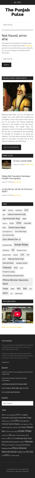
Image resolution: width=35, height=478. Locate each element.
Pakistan (7, 267)
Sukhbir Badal (18, 293)
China (24, 219)
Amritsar (10, 210)
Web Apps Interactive (22, 471)
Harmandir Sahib (7, 245)
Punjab (5, 289)
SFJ (31, 289)
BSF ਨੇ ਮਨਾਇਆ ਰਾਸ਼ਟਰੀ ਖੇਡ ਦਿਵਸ (11, 392)
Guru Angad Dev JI (7, 231)
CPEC (18, 223)
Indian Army (6, 250)
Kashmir (15, 255)
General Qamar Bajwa (16, 227)
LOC (4, 259)
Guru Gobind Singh (20, 231)
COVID (12, 223)
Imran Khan (21, 244)
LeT (28, 255)
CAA (4, 214)
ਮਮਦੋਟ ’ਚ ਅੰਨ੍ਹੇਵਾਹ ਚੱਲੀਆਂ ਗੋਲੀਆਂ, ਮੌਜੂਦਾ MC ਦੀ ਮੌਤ (15, 388)
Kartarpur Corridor (21, 250)
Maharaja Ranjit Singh (16, 259)
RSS (18, 289)
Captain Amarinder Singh (17, 214)
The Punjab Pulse (17, 12)
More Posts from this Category (12, 327)
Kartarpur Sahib (7, 255)
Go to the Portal (11, 147)
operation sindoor (21, 263)
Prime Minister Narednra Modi (13, 276)
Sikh (12, 293)
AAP (4, 210)
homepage (28, 46)
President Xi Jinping (9, 272)
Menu (19, 2)
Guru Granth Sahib (8, 235)
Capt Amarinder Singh (11, 219)
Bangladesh (19, 210)
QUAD (12, 289)
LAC (22, 255)
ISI (13, 250)
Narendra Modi (8, 263)
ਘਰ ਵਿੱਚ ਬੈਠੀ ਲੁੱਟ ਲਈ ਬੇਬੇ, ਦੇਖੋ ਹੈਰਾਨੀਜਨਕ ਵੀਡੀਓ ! (14, 384)
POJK (21, 268)
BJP (26, 210)
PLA (15, 268)
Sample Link (5, 362)
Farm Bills (27, 223)
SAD (25, 288)
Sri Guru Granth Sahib (22, 161)
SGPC (5, 293)
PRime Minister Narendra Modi (15, 282)
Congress (5, 223)
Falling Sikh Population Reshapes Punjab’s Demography (16, 177)
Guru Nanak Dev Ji (11, 239)
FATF (4, 228)
